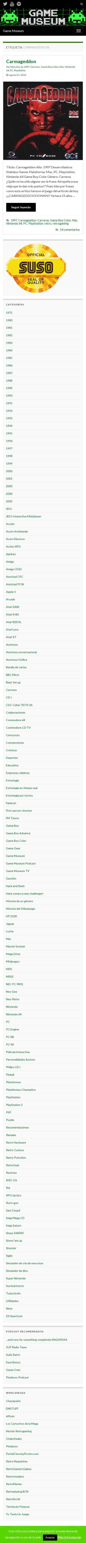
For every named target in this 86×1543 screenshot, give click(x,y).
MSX (9, 969)
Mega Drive (13, 954)
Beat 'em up (13, 682)
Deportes (12, 757)
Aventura (12, 644)
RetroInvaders (15, 1476)
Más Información (69, 1537)
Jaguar (10, 923)
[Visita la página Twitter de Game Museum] (5, 3)
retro (47, 223)
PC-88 (10, 1037)
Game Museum (13, 31)
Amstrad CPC (14, 576)
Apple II (11, 591)
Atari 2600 (12, 607)
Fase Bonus (13, 1362)
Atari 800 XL (13, 622)
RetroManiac (14, 1484)
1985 (9, 358)
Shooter (11, 1248)
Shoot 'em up (14, 1240)
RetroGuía (12, 1165)
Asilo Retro (13, 1354)
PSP (8, 1112)
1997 (26, 66)
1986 (9, 365)
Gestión (11, 878)
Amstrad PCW (15, 584)
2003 (9, 486)
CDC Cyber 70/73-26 (19, 705)
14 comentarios (70, 229)
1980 (9, 320)
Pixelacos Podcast (17, 1377)
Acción (10, 524)
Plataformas (13, 1082)
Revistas (11, 1172)
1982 (9, 335)
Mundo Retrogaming (19, 1431)
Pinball (10, 1074)
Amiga (10, 561)
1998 (9, 456)
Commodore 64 (15, 720)
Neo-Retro (12, 999)
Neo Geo (11, 991)
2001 (9, 478)
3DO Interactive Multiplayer (23, 516)
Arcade (10, 599)
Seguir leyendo (21, 207)
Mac (61, 66)
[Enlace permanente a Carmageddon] (43, 120)
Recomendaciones (17, 1127)
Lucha (9, 931)
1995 (9, 433)
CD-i (9, 697)
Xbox (9, 1308)
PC (11, 70)
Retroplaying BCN (17, 1491)
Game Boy (12, 825)
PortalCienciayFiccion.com (22, 1453)
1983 (9, 342)
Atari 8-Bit (12, 614)
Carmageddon (21, 61)
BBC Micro (12, 674)
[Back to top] (77, 1534)
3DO (9, 508)
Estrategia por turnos (19, 795)
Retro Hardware (16, 1142)
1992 (9, 410)
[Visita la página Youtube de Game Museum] (12, 3)
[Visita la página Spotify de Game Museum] (19, 3)
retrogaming (61, 223)
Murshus (15, 66)
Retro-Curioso (15, 1150)
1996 (9, 441)
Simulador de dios (17, 1270)
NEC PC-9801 (14, 984)
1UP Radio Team (16, 1347)
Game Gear (13, 848)
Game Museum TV (17, 871)
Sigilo (9, 1255)
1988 (9, 380)
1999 (9, 463)
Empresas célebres (18, 772)
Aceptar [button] (50, 1537)
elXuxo (10, 1416)
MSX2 (9, 976)
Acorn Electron (15, 539)
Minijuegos (13, 961)
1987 (9, 373)
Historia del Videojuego (20, 908)
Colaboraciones (15, 712)
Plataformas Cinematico (21, 1089)
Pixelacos (12, 1446)
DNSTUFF (12, 1408)
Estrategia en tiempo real (21, 788)
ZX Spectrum (14, 1316)
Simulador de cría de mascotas (24, 1263)
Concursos (13, 735)
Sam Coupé (13, 1210)
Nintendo (12, 1006)
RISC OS (11, 1180)
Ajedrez (11, 554)
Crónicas (11, 750)
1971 (9, 312)
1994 (9, 425)
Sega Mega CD (15, 1218)
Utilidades (12, 1301)
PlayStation (20, 70)
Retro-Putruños (16, 1157)
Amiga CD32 (14, 569)
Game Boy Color (49, 66)
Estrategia (12, 780)
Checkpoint (13, 1401)
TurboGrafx (13, 1293)
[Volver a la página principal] (43, 17)
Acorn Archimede (17, 531)
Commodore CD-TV (18, 727)
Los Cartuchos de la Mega (22, 1423)
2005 (9, 501)
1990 (9, 395)
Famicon (11, 803)
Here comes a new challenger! (25, 893)
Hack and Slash (15, 886)
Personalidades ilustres (20, 1059)
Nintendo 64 (14, 223)
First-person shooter (19, 810)
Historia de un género (19, 901)
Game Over (13, 1369)
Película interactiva (18, 1052)
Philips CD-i (13, 1067)
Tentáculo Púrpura (17, 1506)
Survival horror (15, 1285)
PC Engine (12, 1029)
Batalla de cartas (16, 667)
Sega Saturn (13, 1225)
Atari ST (11, 637)
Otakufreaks (14, 1438)
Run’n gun (12, 1203)
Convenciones (15, 742)
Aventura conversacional (21, 652)
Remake (11, 1135)
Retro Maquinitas (17, 1461)
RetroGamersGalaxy (18, 1469)
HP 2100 (11, 916)
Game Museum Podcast (21, 863)
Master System (15, 946)
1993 (9, 418)
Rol (8, 1187)
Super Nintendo (16, 1278)
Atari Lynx (12, 629)
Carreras (35, 66)
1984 (9, 350)
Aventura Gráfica (16, 659)
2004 (9, 493)
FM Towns (12, 818)
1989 (9, 388)
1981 (9, 327)
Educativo (12, 765)
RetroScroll (13, 1499)
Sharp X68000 (15, 1233)
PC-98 (10, 1044)
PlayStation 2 (14, 1104)
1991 (9, 403)
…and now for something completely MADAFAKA (36, 1339)
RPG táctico (13, 1195)
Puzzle (10, 1120)
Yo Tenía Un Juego (17, 1514)
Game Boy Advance (18, 833)
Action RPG (13, 546)
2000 (9, 471)
